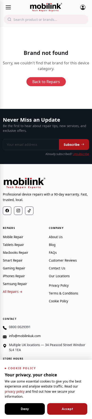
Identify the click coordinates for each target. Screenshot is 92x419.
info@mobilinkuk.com (25, 336)
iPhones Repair (14, 276)
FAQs (53, 252)
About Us (56, 237)
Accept (67, 408)
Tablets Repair (13, 245)
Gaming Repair (14, 268)
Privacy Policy (59, 285)
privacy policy (15, 391)
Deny (25, 408)
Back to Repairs (46, 81)
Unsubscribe (81, 154)
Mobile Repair (13, 237)
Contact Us (57, 268)
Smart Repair (13, 260)
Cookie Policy (58, 301)
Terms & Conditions (63, 293)
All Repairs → (12, 292)
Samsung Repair (15, 284)
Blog (52, 245)
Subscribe (71, 144)
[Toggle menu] (8, 7)
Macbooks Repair (15, 252)
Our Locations (59, 276)
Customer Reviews (63, 260)
